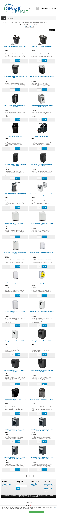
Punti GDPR (32, 485)
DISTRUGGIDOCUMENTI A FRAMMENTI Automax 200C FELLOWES (42, 135)
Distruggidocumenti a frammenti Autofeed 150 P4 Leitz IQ (42, 106)
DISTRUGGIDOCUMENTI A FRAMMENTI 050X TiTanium (15, 47)
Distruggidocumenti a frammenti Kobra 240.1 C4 (15, 223)
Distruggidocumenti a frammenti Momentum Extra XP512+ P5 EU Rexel (42, 458)
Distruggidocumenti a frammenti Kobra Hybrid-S (15, 341)
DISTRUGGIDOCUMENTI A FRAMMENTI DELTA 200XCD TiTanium (15, 194)
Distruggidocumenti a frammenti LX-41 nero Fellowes (42, 371)
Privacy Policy (33, 483)
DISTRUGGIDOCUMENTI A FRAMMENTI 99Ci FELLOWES (15, 106)
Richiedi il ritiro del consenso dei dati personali (48, 490)
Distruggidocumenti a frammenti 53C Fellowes (42, 76)
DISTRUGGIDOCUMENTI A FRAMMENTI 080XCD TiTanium (42, 47)
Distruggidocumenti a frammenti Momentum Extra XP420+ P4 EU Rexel (42, 429)
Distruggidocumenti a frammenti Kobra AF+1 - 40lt (41, 253)
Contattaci (10, 18)
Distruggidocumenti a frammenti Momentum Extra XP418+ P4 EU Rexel (15, 429)
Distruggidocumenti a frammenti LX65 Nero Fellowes (15, 400)
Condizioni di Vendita (6, 484)
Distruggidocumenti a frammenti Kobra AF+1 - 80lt (15, 282)
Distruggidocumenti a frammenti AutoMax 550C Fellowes (42, 165)
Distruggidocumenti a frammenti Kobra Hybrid (42, 311)
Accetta (36, 512)
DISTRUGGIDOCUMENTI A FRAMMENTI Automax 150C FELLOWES (15, 135)
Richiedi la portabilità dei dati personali (49, 486)
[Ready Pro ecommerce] (28, 505)
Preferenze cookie (28, 502)
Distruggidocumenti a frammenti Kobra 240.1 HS (42, 223)
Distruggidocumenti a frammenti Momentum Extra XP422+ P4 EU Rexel (15, 458)
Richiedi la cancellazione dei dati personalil (49, 483)
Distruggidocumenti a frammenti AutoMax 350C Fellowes (15, 165)
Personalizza (20, 512)
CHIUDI (55, 507)
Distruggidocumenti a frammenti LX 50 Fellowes (42, 341)
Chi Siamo (4, 483)
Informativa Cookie (34, 484)
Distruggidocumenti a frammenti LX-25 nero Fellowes (15, 371)
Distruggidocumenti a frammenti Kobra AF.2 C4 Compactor (15, 312)
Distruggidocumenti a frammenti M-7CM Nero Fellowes (41, 400)
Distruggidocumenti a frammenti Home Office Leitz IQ (41, 194)
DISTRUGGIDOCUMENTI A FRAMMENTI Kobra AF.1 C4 (42, 282)
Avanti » (31, 26)
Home (3, 18)
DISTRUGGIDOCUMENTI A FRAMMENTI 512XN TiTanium (15, 76)
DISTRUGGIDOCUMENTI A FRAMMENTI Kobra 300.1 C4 (15, 253)
